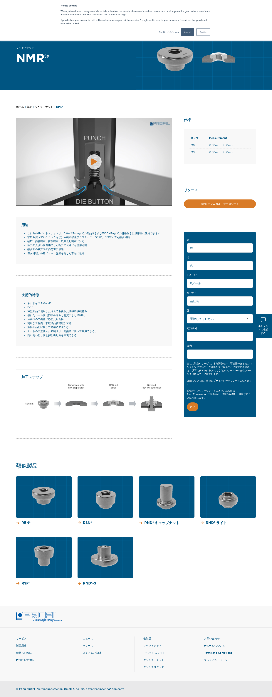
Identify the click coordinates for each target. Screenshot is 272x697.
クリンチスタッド (153, 667)
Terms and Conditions (218, 652)
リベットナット (25, 47)
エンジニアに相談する (263, 329)
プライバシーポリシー (225, 380)
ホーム (20, 106)
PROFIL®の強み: (25, 660)
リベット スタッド (154, 652)
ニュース (88, 638)
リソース (88, 645)
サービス (21, 638)
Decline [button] (203, 31)
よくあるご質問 (92, 652)
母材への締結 (24, 652)
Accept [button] (187, 31)
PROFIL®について (214, 645)
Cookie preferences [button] (169, 31)
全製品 (147, 638)
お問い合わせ (212, 638)
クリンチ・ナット (153, 660)
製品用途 (21, 645)
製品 (29, 106)
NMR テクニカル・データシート (220, 203)
